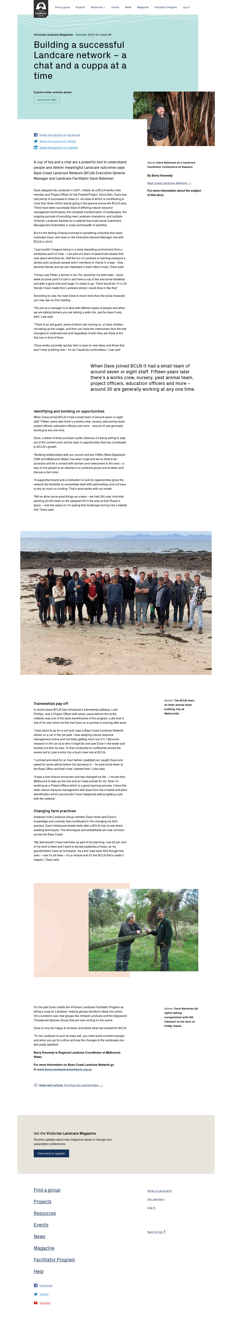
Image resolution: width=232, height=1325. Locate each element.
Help (39, 1271)
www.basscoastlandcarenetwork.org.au (64, 1069)
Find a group (62, 7)
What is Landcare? (159, 1191)
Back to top (155, 1232)
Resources (97, 7)
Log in (186, 7)
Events (115, 7)
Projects (80, 7)
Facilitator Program (165, 7)
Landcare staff (47, 99)
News (128, 7)
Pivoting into (69, 1085)
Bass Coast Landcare (167, 183)
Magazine (143, 7)
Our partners (155, 1199)
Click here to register (51, 1153)
